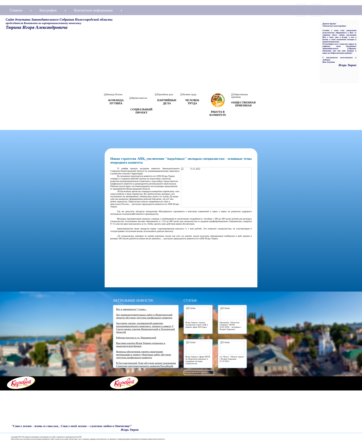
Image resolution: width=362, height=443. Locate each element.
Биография (48, 10)
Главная (16, 10)
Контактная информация (93, 10)
